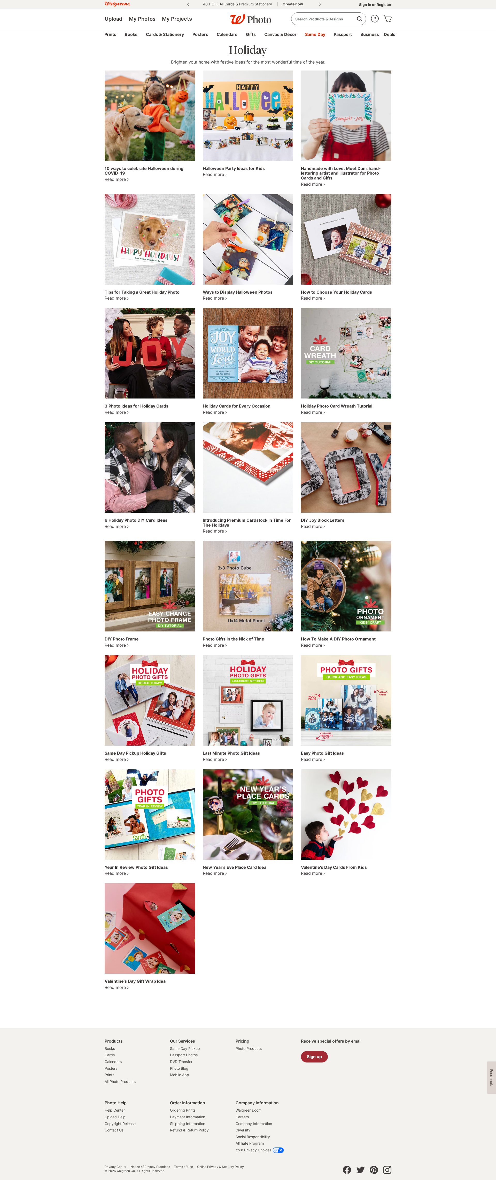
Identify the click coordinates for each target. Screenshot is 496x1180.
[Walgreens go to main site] (117, 3)
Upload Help (115, 1117)
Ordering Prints (183, 1110)
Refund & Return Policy (189, 1130)
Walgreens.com (248, 1110)
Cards (110, 1055)
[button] (374, 17)
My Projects (177, 19)
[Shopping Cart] (387, 17)
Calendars (113, 1061)
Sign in (365, 4)
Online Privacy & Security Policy (220, 1166)
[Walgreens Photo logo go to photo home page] (248, 16)
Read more (115, 179)
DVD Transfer (181, 1061)
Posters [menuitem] (200, 34)
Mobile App (179, 1075)
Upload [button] (113, 19)
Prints (109, 1075)
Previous (188, 4)
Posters (111, 1068)
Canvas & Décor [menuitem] (280, 34)
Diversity (243, 1130)
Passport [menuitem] (343, 34)
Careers (242, 1117)
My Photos (142, 19)
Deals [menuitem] (389, 34)
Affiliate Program (250, 1143)
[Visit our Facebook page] (347, 1171)
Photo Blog (179, 1068)
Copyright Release (120, 1123)
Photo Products (249, 1048)
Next (320, 4)
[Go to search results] (359, 19)
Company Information (254, 1123)
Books (110, 1048)
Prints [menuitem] (110, 34)
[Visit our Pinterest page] (374, 1171)
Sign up (314, 1056)
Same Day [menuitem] (315, 34)
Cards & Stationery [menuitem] (165, 34)
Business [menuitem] (369, 34)
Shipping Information (187, 1123)
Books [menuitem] (131, 34)
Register (383, 4)
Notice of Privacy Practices (150, 1166)
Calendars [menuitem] (227, 34)
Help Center (115, 1110)
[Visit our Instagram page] (387, 1171)
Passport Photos (184, 1055)
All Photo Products (120, 1081)
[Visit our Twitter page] (360, 1171)
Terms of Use (183, 1166)
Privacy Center (115, 1166)
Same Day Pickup (185, 1048)
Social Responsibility (253, 1137)
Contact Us (114, 1130)
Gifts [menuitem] (251, 34)
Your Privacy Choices (253, 1150)
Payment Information (187, 1117)
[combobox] (328, 18)
